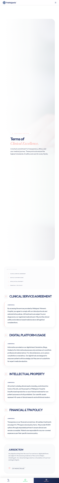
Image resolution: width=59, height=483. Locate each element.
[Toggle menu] (55, 2)
